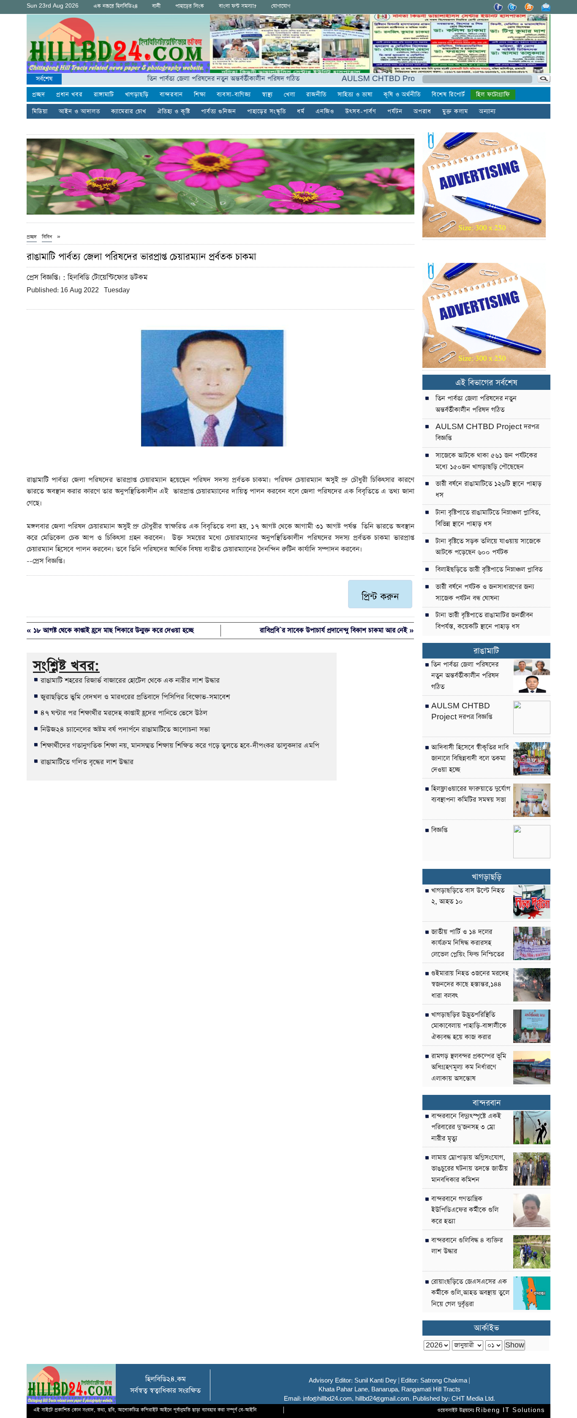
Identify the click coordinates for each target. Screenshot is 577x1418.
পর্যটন (395, 111)
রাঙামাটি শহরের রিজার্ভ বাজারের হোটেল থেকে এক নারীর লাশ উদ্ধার (130, 680)
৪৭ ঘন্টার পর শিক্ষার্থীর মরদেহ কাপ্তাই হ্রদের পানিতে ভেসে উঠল (124, 713)
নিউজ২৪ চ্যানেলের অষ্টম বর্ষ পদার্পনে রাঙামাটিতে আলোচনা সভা (125, 729)
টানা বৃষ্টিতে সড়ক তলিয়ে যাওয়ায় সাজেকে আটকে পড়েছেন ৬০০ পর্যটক (488, 547)
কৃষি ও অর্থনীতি (402, 94)
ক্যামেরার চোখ (128, 111)
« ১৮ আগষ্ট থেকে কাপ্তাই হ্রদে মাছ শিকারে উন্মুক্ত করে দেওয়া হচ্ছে (110, 630)
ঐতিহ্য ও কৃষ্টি (173, 111)
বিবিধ (47, 237)
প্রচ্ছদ (38, 94)
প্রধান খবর (69, 94)
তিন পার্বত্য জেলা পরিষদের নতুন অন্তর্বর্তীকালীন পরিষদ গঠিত (194, 78)
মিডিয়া (40, 111)
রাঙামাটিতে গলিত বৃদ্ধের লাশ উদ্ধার (87, 762)
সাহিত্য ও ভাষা (355, 94)
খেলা (289, 94)
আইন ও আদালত (79, 111)
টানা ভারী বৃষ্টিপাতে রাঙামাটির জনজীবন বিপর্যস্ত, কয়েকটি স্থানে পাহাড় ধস (484, 621)
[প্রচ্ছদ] (118, 45)
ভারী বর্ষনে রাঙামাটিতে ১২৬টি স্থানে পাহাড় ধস (488, 489)
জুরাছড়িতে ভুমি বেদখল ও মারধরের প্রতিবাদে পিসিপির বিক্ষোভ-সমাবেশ (135, 697)
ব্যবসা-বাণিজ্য (234, 94)
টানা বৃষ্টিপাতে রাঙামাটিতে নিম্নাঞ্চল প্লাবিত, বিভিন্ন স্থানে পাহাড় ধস (488, 518)
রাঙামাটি (486, 651)
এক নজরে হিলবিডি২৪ (115, 6)
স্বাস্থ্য (267, 94)
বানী (156, 6)
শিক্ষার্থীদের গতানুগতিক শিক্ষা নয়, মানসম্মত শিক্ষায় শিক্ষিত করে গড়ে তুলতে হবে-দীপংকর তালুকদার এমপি (180, 745)
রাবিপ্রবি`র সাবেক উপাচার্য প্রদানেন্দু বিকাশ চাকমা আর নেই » (337, 630)
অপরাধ (422, 111)
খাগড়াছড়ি (137, 94)
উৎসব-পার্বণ (360, 111)
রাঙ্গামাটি (104, 94)
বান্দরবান (171, 94)
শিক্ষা (200, 94)
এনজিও (325, 111)
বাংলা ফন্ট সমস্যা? (237, 6)
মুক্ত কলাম (455, 111)
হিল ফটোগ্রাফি (493, 94)
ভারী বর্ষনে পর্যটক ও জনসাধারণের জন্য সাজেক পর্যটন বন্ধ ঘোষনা (484, 592)
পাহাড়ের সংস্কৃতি (266, 111)
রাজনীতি (316, 94)
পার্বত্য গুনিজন (218, 111)
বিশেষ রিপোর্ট (448, 94)
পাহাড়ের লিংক (189, 6)
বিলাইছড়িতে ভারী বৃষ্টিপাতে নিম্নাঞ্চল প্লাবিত (488, 569)
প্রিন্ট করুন (380, 597)
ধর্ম (301, 111)
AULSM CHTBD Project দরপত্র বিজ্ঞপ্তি (373, 78)
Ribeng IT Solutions (510, 1410)
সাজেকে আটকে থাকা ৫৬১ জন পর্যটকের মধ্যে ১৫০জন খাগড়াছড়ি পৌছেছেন (486, 461)
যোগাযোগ (280, 6)
